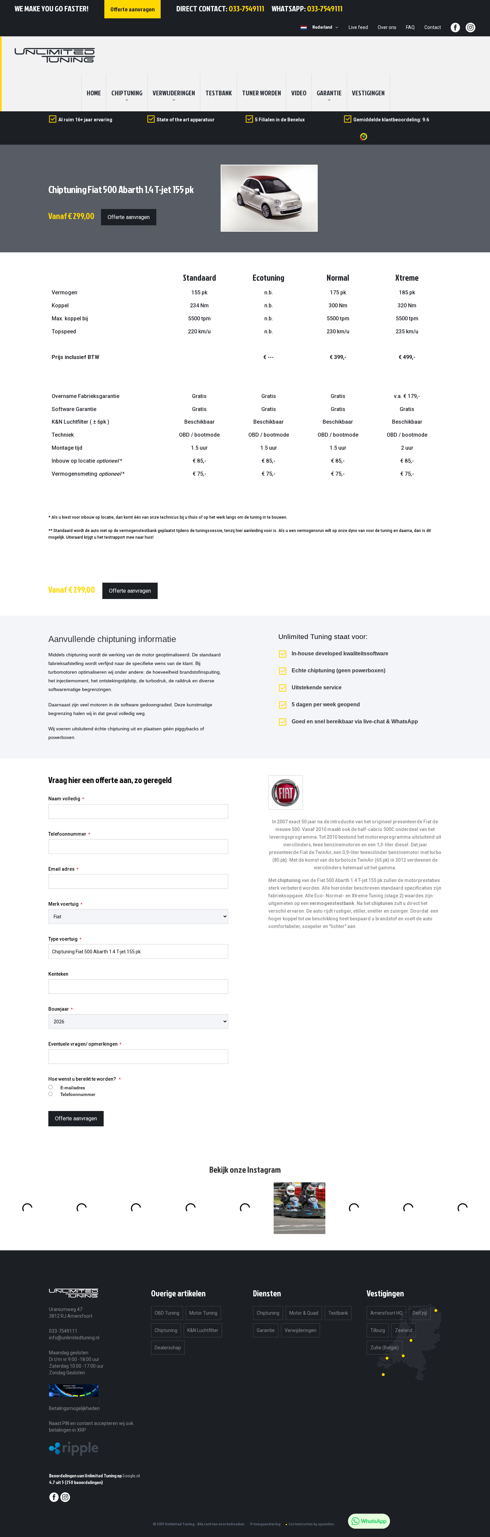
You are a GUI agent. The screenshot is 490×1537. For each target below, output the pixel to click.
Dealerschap (168, 1347)
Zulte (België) (384, 1347)
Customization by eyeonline (311, 1524)
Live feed (358, 27)
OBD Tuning (167, 1313)
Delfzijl (420, 1313)
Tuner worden (261, 92)
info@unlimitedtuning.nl (74, 1337)
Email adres (61, 869)
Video (298, 92)
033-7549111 (246, 8)
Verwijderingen (174, 92)
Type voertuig (63, 939)
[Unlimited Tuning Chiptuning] (55, 55)
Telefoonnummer (67, 834)
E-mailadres (72, 1088)
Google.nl (131, 1475)
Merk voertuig (63, 904)
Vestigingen (368, 92)
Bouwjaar (58, 1009)
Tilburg (377, 1330)
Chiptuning (166, 1330)
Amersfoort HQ (386, 1313)
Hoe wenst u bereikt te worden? (82, 1079)
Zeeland (403, 1330)
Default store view (304, 28)
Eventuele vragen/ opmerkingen (83, 1044)
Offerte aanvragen (129, 217)
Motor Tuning (203, 1313)
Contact (432, 27)
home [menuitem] (94, 92)
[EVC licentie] (73, 1401)
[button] (326, 27)
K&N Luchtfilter (202, 1330)
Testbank (218, 92)
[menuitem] (126, 92)
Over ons (387, 27)
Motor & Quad (303, 1313)
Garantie (329, 92)
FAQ (410, 27)
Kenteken (58, 974)
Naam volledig (64, 798)
